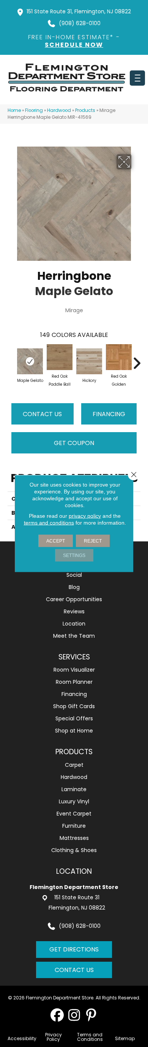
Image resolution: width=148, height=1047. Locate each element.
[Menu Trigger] (137, 78)
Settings (74, 555)
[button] (57, 1015)
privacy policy (85, 516)
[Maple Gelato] (30, 361)
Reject (93, 541)
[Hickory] (89, 361)
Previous (11, 359)
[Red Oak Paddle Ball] (59, 357)
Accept (55, 541)
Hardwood (59, 110)
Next (136, 359)
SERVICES (74, 657)
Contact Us (42, 414)
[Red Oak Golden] (119, 357)
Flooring (34, 110)
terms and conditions (49, 523)
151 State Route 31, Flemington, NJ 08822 (79, 11)
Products (85, 110)
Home (14, 110)
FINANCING (109, 414)
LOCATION (74, 871)
